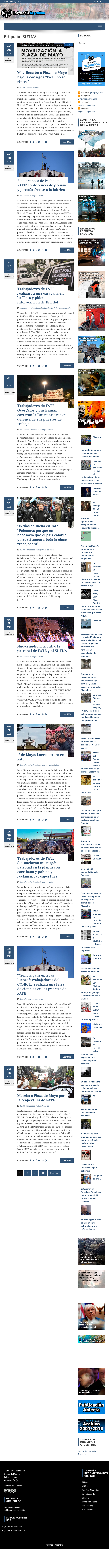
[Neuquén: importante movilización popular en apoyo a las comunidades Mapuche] (86, 883)
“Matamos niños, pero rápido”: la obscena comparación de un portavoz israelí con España (91, 816)
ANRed (85, 1486)
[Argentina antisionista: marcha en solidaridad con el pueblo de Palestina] (86, 831)
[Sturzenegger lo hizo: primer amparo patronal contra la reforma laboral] (86, 1210)
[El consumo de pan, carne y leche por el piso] (86, 780)
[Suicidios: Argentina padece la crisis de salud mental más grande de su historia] (86, 1072)
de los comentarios (14, 1530)
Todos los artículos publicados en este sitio (14, 1508)
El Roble (85, 1498)
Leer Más (67, 142)
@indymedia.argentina (87, 99)
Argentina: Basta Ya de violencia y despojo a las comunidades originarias (90, 552)
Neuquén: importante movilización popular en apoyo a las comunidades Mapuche (91, 899)
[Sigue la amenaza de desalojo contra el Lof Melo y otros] (86, 914)
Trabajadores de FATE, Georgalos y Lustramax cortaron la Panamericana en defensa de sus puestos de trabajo (42, 415)
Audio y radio (25, 308)
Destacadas (46, 308)
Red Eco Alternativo (90, 1490)
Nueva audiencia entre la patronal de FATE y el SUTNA (42, 648)
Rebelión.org (87, 1506)
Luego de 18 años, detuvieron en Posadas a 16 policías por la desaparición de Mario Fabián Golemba (91, 1188)
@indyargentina (96, 92)
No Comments (9, 59)
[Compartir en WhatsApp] (42, 142)
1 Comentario (9, 391)
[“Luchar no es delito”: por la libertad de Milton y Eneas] (86, 1007)
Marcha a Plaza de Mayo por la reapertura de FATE (41, 1097)
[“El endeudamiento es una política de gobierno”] (86, 1099)
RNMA (85, 1482)
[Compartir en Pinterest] (36, 142)
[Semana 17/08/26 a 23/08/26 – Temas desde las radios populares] (86, 935)
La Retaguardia (88, 1494)
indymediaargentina (86, 105)
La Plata (54, 308)
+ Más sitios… (88, 1509)
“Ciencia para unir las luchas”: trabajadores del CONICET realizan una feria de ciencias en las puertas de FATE (41, 984)
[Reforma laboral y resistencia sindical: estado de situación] (86, 959)
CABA (22, 87)
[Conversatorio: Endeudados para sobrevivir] (86, 1155)
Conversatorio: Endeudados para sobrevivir (89, 1167)
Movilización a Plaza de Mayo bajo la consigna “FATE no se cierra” (42, 77)
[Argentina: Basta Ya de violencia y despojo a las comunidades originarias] (86, 536)
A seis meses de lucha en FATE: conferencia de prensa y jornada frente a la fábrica (41, 185)
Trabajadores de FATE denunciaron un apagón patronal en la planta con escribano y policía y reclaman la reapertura (38, 867)
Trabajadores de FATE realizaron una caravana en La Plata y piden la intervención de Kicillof (40, 295)
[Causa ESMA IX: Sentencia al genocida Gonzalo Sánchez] (86, 859)
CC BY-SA (17, 1485)
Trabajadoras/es (32, 87)
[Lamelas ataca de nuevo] (86, 492)
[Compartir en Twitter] (33, 142)
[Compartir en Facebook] (30, 142)
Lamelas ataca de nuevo (97, 491)
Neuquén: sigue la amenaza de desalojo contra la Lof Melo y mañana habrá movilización (91, 1140)
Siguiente (54, 1173)
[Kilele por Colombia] (86, 1028)
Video (52, 550)
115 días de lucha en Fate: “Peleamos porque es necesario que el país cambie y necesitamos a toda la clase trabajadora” (42, 535)
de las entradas (13, 1527)
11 (43, 1173)
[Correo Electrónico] (39, 142)
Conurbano (24, 195)
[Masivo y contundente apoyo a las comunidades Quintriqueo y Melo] (86, 440)
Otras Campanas (89, 1502)
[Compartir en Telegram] (45, 142)
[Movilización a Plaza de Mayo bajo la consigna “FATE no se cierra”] (86, 729)
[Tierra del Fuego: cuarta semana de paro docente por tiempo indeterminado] (86, 756)
